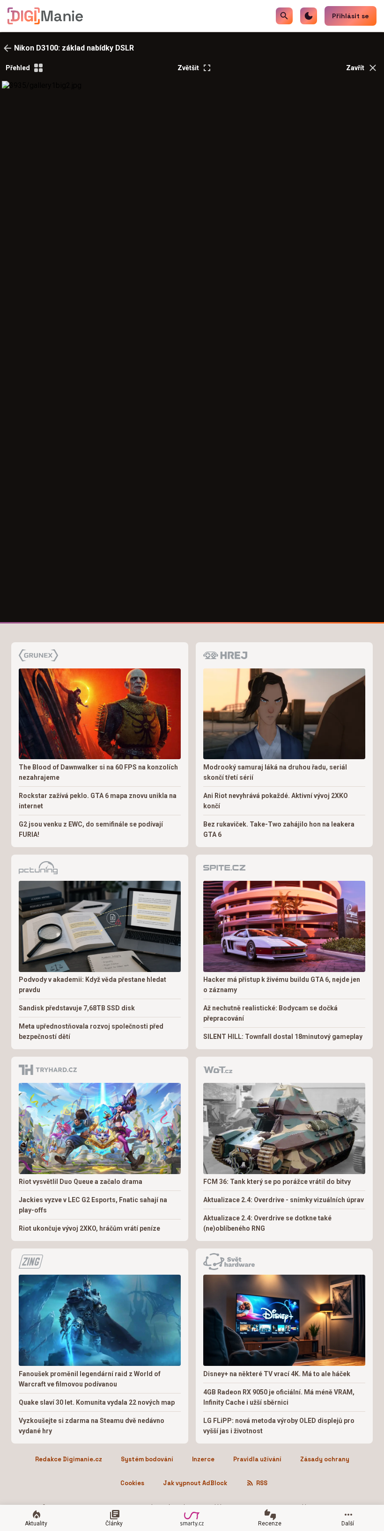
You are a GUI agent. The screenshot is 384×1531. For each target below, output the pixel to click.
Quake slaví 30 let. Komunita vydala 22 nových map (97, 1402)
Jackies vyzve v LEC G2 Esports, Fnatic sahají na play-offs (93, 1205)
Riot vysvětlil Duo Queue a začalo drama (80, 1181)
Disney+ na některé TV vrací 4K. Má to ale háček (276, 1374)
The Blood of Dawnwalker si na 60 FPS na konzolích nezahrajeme (98, 772)
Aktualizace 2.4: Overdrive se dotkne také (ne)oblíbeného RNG (267, 1223)
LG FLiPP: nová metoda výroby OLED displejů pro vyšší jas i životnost (278, 1426)
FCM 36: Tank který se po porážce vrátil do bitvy (277, 1181)
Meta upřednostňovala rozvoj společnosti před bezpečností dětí (91, 1031)
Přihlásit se (350, 16)
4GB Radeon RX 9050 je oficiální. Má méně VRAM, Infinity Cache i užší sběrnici (278, 1397)
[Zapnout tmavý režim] (308, 15)
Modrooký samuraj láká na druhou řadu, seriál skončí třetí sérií (275, 772)
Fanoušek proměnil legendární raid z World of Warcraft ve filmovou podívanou (90, 1379)
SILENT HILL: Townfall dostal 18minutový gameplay (282, 1036)
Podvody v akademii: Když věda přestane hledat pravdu (92, 985)
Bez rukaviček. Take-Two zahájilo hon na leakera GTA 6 (278, 829)
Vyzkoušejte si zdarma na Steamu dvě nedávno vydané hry (91, 1426)
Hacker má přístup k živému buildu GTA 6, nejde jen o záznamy (281, 985)
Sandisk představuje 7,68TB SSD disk (77, 1008)
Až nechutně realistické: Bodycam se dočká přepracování (270, 1013)
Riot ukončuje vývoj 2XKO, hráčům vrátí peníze (89, 1228)
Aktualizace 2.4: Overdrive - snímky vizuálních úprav (283, 1200)
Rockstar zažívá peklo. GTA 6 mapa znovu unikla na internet (98, 801)
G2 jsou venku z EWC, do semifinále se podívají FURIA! (91, 829)
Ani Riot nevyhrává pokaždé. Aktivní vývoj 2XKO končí (275, 801)
